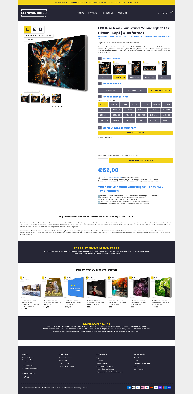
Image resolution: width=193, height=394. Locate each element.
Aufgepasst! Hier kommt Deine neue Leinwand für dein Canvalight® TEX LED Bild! (96, 216)
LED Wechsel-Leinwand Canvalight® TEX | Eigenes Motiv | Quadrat (73, 302)
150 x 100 (129, 110)
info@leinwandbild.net (30, 369)
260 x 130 (128, 120)
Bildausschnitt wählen (135, 132)
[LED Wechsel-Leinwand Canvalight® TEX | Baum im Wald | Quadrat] (162, 287)
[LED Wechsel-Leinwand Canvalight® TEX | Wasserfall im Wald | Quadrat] (118, 287)
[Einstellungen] (163, 13)
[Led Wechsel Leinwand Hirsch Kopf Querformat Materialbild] (45, 98)
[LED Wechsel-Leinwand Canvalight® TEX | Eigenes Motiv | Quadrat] (74, 287)
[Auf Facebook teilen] (52, 107)
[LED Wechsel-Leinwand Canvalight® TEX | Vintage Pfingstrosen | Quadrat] (140, 287)
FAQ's (136, 361)
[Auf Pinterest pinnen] (59, 107)
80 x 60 (124, 104)
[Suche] (159, 13)
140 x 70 (116, 110)
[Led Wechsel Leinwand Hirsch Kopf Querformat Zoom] (56, 98)
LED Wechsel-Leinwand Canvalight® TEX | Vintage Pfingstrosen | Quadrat (138, 302)
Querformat (120, 77)
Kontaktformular (140, 358)
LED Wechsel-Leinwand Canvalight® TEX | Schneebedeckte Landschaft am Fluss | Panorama (30, 303)
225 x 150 (141, 115)
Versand (99, 361)
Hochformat (135, 77)
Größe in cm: (106, 100)
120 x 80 (167, 104)
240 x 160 (166, 115)
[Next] (92, 59)
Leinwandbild (110, 90)
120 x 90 (104, 110)
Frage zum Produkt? (131, 155)
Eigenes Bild (107, 13)
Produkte (122, 13)
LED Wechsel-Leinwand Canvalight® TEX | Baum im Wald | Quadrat (160, 302)
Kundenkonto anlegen (142, 363)
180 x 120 (166, 110)
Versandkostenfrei (115, 177)
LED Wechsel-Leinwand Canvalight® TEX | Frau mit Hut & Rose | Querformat (96, 302)
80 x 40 (114, 104)
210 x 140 (129, 115)
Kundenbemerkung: (105, 138)
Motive (80, 13)
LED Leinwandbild (135, 90)
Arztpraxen (63, 361)
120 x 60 (156, 104)
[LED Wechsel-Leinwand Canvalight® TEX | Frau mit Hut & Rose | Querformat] (96, 287)
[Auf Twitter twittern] (56, 107)
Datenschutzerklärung (104, 366)
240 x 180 (104, 120)
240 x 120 (153, 115)
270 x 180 (141, 120)
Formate (92, 13)
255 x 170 (116, 120)
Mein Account (139, 369)
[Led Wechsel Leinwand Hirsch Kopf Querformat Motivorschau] (35, 98)
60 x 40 (103, 104)
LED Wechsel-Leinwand (160, 90)
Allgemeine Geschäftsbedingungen (109, 372)
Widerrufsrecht (102, 363)
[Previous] (23, 59)
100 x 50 (146, 104)
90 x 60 (135, 104)
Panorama (149, 77)
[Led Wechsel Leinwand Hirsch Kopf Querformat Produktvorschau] (25, 98)
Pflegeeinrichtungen (66, 366)
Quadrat (105, 77)
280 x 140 (153, 120)
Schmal (164, 77)
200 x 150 (116, 115)
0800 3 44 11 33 (27, 365)
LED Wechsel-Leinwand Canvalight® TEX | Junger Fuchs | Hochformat (52, 302)
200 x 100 (104, 115)
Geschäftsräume (65, 358)
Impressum (100, 358)
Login (136, 366)
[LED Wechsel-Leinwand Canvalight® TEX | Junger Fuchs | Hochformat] (53, 287)
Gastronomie (64, 363)
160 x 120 (153, 110)
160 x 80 (141, 110)
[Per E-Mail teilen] (62, 107)
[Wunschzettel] (167, 13)
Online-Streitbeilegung (105, 369)
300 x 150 (166, 120)
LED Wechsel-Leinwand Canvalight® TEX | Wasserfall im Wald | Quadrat (117, 302)
